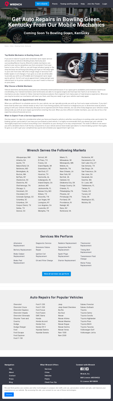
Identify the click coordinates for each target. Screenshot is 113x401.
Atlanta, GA (21, 160)
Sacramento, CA (88, 160)
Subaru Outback (87, 307)
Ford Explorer (19, 335)
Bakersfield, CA (22, 166)
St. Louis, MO (87, 183)
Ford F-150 (18, 338)
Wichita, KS (86, 202)
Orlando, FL (64, 188)
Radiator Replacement (67, 243)
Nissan (61, 316)
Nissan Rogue (63, 324)
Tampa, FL (86, 188)
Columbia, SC (21, 200)
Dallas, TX (20, 208)
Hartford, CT (43, 171)
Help (83, 4)
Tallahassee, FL (88, 186)
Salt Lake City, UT (89, 163)
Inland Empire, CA (45, 183)
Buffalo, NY (21, 177)
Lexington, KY (43, 202)
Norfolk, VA (64, 177)
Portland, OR (65, 200)
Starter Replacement (67, 260)
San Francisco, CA (89, 171)
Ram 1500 (62, 333)
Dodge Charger (20, 327)
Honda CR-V (41, 327)
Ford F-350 (40, 307)
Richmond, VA (65, 211)
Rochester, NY (87, 157)
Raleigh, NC (64, 205)
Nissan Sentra (64, 327)
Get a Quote (42, 4)
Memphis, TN (43, 211)
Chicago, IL (20, 188)
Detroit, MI (42, 157)
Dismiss (9, 394)
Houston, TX (43, 174)
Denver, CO (20, 211)
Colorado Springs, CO (25, 197)
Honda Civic (41, 324)
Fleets (55, 4)
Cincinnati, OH (22, 191)
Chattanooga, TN (23, 186)
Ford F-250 (40, 304)
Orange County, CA (67, 186)
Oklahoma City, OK (67, 183)
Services (48, 369)
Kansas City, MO (44, 191)
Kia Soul (61, 313)
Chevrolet (18, 304)
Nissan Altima (63, 318)
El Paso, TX (43, 160)
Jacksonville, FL (44, 188)
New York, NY (65, 174)
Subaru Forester (87, 304)
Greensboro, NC (44, 169)
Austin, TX (20, 163)
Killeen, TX (42, 194)
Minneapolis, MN (66, 163)
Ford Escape (19, 333)
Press (11, 379)
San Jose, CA (87, 174)
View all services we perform (56, 274)
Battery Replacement (23, 250)
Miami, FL (64, 157)
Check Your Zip (50, 382)
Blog (11, 382)
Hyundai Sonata (42, 333)
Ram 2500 (62, 335)
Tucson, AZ (86, 194)
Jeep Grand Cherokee (67, 307)
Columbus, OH (22, 202)
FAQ (10, 369)
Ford (15, 330)
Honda (38, 318)
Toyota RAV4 (85, 324)
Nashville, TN (65, 169)
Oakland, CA (65, 180)
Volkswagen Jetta (88, 333)
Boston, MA (21, 174)
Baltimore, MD (22, 169)
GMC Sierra (40, 316)
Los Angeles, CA (45, 205)
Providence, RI (66, 202)
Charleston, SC (22, 180)
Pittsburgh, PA (66, 197)
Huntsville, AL (43, 177)
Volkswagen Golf (87, 330)
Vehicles (48, 376)
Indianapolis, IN (44, 180)
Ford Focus (40, 310)
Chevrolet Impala (21, 313)
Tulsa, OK (85, 197)
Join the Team (93, 4)
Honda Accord (42, 321)
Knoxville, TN (43, 197)
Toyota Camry (86, 313)
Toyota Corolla (86, 316)
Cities (12, 46)
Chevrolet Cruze (20, 307)
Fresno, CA (42, 163)
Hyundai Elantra (42, 330)
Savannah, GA (87, 177)
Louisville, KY (43, 208)
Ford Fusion (40, 313)
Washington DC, (88, 200)
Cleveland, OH (22, 194)
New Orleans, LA (66, 171)
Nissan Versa (63, 330)
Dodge (16, 324)
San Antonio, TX (88, 166)
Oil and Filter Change (44, 260)
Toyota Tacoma (87, 327)
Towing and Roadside (69, 4)
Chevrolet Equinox (21, 310)
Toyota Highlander (88, 318)
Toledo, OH (86, 191)
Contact (12, 376)
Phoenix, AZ (65, 194)
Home (6, 46)
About (11, 372)
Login (104, 4)
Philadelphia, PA (66, 191)
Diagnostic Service (43, 243)
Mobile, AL (64, 166)
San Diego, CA (87, 169)
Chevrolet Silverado (22, 316)
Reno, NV (63, 208)
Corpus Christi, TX (23, 205)
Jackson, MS (43, 186)
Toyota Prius (85, 321)
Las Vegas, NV (44, 200)
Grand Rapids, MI (45, 166)
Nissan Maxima (64, 321)
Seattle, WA (87, 180)
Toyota (83, 310)
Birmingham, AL (22, 171)
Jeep (60, 304)
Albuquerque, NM (23, 157)
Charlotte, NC (22, 183)
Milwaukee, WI (66, 160)
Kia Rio (61, 310)
